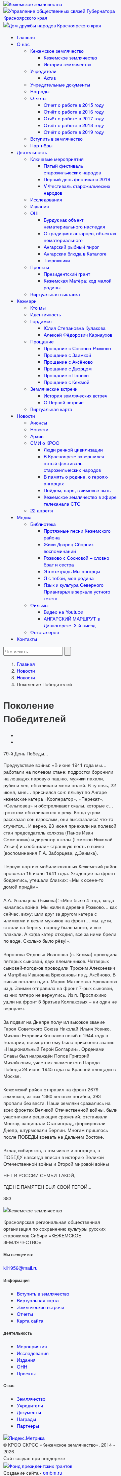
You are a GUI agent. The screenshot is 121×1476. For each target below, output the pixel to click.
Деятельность (32, 152)
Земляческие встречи (54, 388)
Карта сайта (30, 1320)
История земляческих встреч (75, 395)
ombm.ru (52, 1472)
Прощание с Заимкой (67, 355)
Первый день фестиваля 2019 (77, 179)
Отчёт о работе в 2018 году (74, 125)
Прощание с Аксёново (68, 361)
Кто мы (38, 307)
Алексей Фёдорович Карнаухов (78, 334)
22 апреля (41, 510)
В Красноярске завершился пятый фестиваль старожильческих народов (74, 463)
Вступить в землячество (56, 138)
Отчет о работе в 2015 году (74, 104)
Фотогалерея (44, 632)
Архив (36, 436)
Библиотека (43, 524)
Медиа (24, 517)
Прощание (42, 341)
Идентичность (45, 314)
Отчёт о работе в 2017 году (74, 118)
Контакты (27, 638)
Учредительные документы (60, 84)
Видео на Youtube (63, 611)
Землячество (31, 1398)
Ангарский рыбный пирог (71, 246)
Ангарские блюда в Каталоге (75, 253)
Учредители (43, 71)
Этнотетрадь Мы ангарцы (72, 571)
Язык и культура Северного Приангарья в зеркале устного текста (77, 591)
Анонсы (38, 422)
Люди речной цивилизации (73, 449)
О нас (23, 44)
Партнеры (28, 1425)
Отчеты (38, 98)
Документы (29, 1412)
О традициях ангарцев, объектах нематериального (80, 236)
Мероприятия (32, 1346)
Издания (39, 206)
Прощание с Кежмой (66, 382)
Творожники (57, 260)
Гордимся (41, 321)
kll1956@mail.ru (20, 1267)
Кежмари (27, 300)
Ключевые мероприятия (57, 158)
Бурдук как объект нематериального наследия (74, 223)
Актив (50, 77)
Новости (26, 415)
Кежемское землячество (57, 50)
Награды (39, 91)
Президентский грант (67, 273)
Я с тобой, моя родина (69, 578)
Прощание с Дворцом (68, 368)
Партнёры (41, 145)
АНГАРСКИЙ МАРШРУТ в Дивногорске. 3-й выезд (72, 622)
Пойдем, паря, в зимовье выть (77, 490)
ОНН (35, 213)
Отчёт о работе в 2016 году (74, 111)
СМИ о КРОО (44, 442)
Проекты (39, 267)
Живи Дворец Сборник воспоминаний (68, 547)
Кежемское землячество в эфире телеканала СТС (80, 500)
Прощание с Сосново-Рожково (77, 348)
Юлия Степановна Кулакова (75, 327)
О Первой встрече (64, 402)
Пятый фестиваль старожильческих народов (72, 169)
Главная (26, 37)
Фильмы (39, 605)
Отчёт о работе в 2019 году (74, 131)
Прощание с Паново (66, 375)
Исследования (46, 199)
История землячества (67, 64)
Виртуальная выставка (55, 294)
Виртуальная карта (51, 409)
